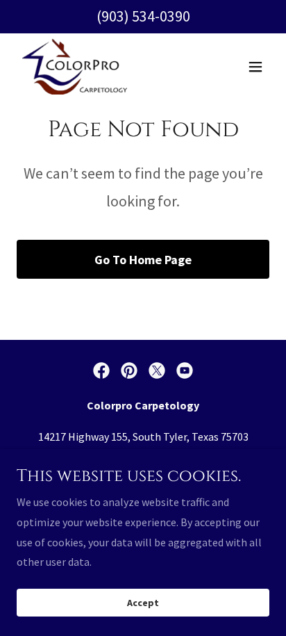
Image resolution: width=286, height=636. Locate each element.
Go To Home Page (143, 260)
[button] (255, 67)
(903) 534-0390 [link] (143, 16)
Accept (143, 602)
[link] (74, 67)
